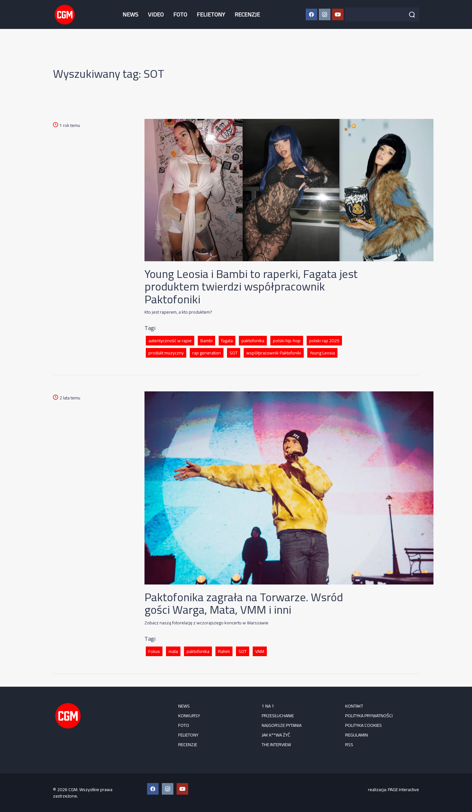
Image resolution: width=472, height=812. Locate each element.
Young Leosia (322, 353)
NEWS (130, 14)
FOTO (180, 14)
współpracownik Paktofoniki (273, 353)
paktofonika (252, 340)
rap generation (206, 353)
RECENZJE (247, 14)
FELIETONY (211, 14)
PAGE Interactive (403, 789)
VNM (259, 651)
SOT (234, 353)
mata (173, 651)
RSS (349, 744)
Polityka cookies (363, 725)
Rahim (224, 651)
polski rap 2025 (324, 340)
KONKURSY (189, 715)
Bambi (206, 340)
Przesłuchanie (278, 715)
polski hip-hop (287, 340)
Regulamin (356, 735)
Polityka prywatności (369, 715)
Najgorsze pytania (282, 725)
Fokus (154, 651)
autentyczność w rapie (170, 340)
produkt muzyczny (166, 353)
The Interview (276, 744)
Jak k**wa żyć (276, 735)
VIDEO (156, 14)
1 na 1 (268, 706)
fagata (227, 340)
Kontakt (354, 706)
